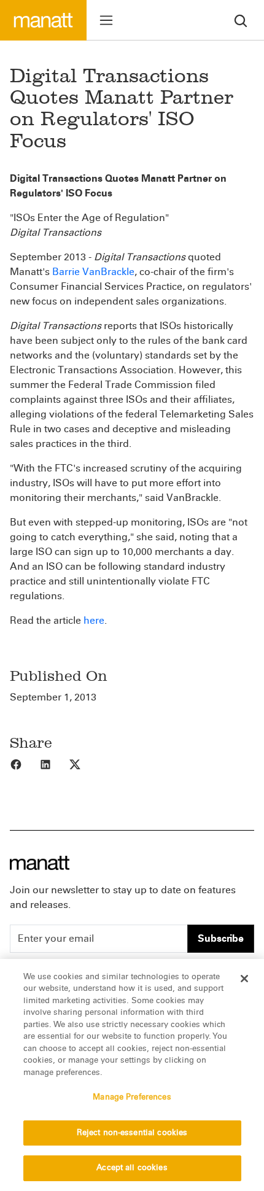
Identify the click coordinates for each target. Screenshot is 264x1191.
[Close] (244, 978)
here (93, 620)
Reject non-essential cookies (132, 1133)
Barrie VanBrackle (93, 271)
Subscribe (221, 938)
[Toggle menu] (106, 20)
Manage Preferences (132, 1097)
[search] (240, 20)
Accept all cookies (131, 1168)
